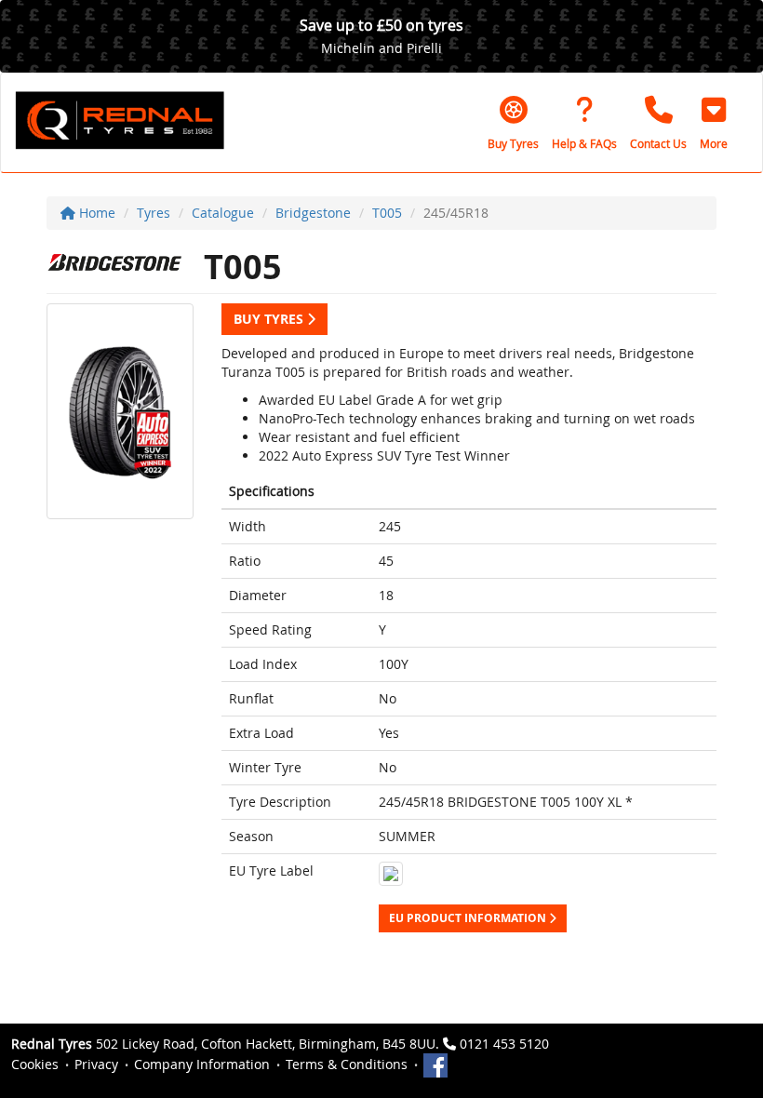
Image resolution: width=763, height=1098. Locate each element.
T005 (387, 212)
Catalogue (223, 212)
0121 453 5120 (504, 1043)
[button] (713, 123)
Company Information (202, 1064)
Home (95, 212)
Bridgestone (313, 212)
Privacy (96, 1064)
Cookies (35, 1064)
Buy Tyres (270, 319)
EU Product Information (469, 918)
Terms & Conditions (347, 1064)
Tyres (153, 212)
